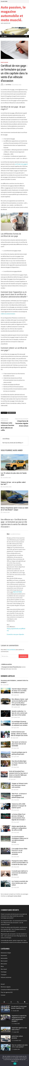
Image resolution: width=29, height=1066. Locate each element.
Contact (3, 995)
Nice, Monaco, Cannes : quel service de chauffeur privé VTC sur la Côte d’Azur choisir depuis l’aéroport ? (20, 701)
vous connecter (11, 649)
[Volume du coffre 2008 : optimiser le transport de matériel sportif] (5, 804)
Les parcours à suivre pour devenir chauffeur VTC (19, 1007)
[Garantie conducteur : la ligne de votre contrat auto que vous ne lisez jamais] (5, 711)
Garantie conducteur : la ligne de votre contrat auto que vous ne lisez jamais (19, 713)
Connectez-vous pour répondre (15, 634)
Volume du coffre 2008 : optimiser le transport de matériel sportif (19, 805)
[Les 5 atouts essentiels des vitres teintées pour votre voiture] (5, 881)
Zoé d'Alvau (8, 84)
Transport (3, 974)
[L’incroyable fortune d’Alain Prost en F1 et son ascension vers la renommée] (5, 849)
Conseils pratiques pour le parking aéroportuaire (19, 753)
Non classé (4, 969)
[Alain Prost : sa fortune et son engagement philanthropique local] (5, 794)
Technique (3, 972)
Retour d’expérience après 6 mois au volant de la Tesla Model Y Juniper (14, 509)
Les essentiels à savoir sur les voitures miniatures (14, 942)
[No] (27, 1060)
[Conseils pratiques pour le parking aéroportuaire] (5, 752)
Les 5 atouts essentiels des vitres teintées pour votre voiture (20, 883)
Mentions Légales (6, 987)
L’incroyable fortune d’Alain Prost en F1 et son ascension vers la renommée (19, 851)
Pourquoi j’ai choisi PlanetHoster (11, 667)
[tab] (4, 1002)
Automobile (4, 958)
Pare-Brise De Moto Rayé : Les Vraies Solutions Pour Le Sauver (19, 763)
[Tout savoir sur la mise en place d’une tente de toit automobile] (5, 742)
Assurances (4, 955)
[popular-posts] (4, 1002)
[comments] (18, 1002)
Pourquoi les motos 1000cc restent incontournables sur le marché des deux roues (20, 862)
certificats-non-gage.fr (21, 164)
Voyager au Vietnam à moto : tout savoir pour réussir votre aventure (20, 785)
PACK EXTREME (17, 592)
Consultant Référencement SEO (10, 989)
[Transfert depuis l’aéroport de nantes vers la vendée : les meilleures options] (5, 689)
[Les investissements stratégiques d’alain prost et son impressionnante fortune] (5, 837)
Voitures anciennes (6, 977)
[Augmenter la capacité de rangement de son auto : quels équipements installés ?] (5, 1016)
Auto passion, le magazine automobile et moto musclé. (13, 13)
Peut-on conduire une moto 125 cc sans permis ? (20, 1046)
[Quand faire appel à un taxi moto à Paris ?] (5, 1028)
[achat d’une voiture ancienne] (5, 1036)
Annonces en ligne (6, 953)
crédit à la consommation (8, 314)
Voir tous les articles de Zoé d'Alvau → (12, 442)
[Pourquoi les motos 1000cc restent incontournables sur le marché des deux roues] (5, 861)
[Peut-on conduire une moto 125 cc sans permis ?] (5, 1045)
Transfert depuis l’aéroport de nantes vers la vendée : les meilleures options (19, 690)
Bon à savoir (4, 62)
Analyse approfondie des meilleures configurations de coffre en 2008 (19, 828)
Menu (5, 36)
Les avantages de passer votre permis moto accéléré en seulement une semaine (20, 723)
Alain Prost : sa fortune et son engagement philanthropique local (19, 795)
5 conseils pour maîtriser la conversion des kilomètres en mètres (20, 873)
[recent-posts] (11, 1002)
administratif (11, 412)
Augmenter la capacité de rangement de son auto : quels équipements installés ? (19, 1018)
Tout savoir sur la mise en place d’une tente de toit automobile (19, 743)
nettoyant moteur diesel (14, 896)
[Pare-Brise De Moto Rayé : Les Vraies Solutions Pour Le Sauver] (5, 761)
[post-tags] (24, 1002)
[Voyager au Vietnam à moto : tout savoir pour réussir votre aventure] (5, 783)
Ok (15, 1063)
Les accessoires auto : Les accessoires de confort (14, 920)
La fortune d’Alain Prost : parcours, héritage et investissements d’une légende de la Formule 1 (19, 817)
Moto (2, 966)
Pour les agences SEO (7, 992)
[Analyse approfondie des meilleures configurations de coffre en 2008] (5, 826)
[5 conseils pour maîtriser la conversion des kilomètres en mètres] (5, 871)
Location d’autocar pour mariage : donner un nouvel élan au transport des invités (19, 733)
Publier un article (7, 664)
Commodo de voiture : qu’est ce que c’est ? (12, 940)
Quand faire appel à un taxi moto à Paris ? (19, 1028)
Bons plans (4, 963)
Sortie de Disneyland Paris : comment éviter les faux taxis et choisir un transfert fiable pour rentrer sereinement (18, 774)
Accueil (3, 984)
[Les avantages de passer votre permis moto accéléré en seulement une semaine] (5, 721)
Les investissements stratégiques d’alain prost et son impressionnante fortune (20, 839)
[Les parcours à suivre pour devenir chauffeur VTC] (5, 1006)
